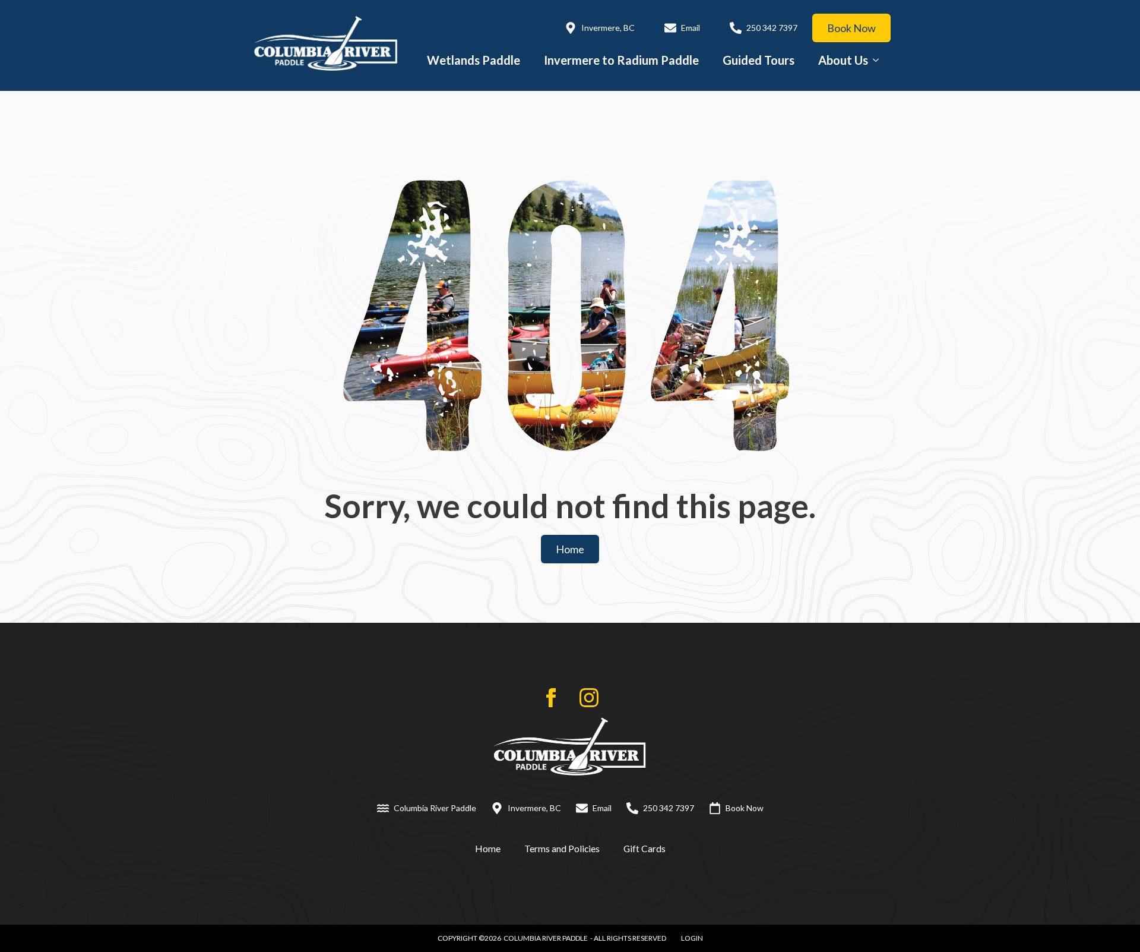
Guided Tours (758, 60)
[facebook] (551, 697)
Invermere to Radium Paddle (621, 60)
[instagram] (589, 697)
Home (488, 848)
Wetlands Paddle (473, 60)
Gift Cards (644, 848)
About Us (843, 60)
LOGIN (692, 938)
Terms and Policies (562, 848)
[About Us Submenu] (879, 60)
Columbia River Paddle (546, 938)
